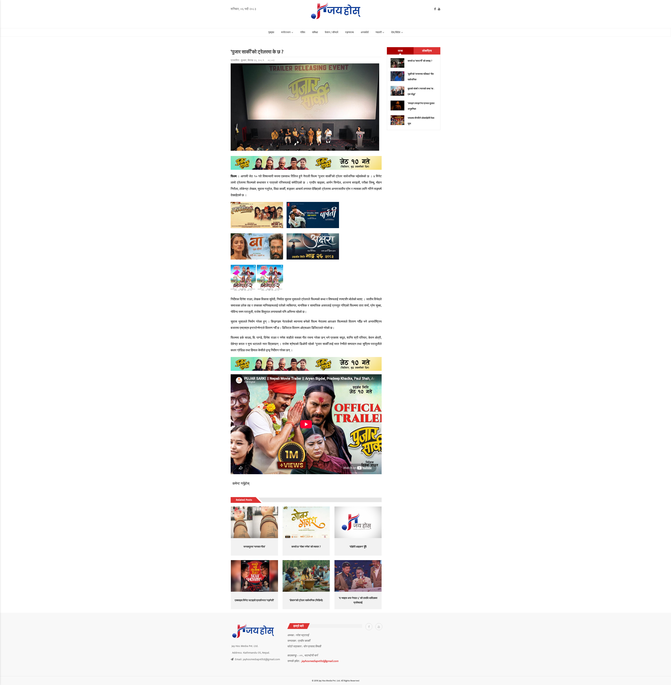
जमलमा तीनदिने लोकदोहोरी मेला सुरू (421, 121)
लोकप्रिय (427, 51)
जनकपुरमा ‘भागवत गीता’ (254, 547)
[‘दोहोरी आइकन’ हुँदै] (358, 522)
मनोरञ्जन (286, 32)
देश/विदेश (395, 32)
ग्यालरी (379, 32)
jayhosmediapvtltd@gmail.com (319, 661)
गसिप (302, 32)
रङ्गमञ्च (349, 32)
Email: (257, 659)
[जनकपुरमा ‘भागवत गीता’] (254, 522)
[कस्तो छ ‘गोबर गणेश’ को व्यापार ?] (306, 522)
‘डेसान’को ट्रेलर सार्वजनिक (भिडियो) (306, 600)
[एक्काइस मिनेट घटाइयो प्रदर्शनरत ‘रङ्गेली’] (254, 576)
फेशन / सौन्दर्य (331, 32)
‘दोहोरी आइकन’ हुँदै (358, 547)
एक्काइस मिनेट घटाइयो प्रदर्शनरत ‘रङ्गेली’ (254, 600)
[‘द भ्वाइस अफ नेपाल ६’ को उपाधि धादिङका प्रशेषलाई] (358, 576)
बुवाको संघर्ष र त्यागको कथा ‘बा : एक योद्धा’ (421, 91)
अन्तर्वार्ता (365, 32)
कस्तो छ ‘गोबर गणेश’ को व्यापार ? (306, 547)
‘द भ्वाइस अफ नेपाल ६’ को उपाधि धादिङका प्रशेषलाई (358, 600)
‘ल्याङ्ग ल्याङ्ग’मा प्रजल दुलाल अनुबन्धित (421, 106)
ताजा (400, 51)
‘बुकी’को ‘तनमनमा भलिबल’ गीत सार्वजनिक (421, 77)
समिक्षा (315, 32)
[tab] (400, 50)
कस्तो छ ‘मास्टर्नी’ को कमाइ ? (420, 61)
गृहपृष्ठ (271, 32)
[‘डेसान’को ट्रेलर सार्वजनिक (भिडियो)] (306, 576)
